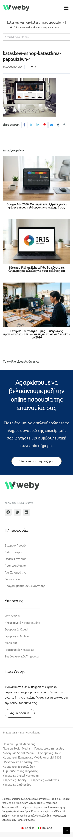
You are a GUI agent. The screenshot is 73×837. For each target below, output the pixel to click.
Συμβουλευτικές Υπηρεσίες (22, 656)
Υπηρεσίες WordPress (45, 780)
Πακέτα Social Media (16, 748)
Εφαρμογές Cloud (16, 629)
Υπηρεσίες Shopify (14, 780)
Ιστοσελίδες (12, 616)
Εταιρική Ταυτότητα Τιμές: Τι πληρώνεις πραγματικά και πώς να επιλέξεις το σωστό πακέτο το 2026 (36, 334)
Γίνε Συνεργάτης (15, 572)
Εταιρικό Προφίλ (15, 545)
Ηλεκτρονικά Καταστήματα (21, 762)
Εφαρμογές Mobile (17, 636)
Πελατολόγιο (13, 552)
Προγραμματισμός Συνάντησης (25, 585)
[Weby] (16, 8)
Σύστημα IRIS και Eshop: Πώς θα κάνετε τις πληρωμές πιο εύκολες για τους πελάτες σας (36, 269)
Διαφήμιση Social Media (18, 753)
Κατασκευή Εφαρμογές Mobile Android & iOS (32, 757)
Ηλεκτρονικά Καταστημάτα (22, 622)
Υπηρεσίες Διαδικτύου (17, 784)
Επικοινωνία (12, 579)
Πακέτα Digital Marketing (19, 744)
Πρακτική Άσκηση (16, 565)
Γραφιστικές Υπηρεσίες (19, 649)
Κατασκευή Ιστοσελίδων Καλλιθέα (31, 815)
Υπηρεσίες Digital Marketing (21, 775)
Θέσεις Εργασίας (15, 558)
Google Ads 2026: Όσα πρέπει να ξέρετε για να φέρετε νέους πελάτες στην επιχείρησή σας (37, 206)
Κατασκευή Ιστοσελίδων (19, 766)
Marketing (11, 642)
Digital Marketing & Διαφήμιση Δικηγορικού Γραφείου (31, 798)
